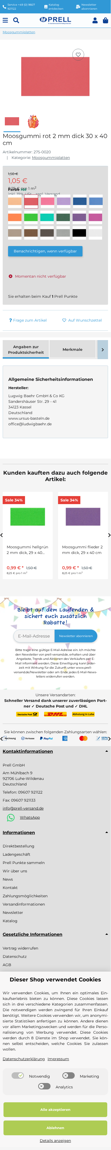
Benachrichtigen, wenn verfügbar (45, 251)
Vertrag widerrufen (20, 948)
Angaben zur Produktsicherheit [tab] (26, 349)
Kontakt (10, 887)
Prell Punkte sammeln (24, 862)
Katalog (10, 920)
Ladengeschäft (16, 854)
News (8, 879)
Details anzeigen (55, 1140)
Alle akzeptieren (55, 1109)
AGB (7, 964)
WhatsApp (30, 817)
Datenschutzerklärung (24, 1058)
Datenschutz (15, 956)
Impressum (58, 1058)
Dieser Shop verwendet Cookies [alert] (55, 979)
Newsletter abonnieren (76, 636)
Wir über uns (15, 871)
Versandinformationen (24, 904)
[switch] (18, 1075)
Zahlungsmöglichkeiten (25, 896)
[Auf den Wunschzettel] (78, 55)
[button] (95, 20)
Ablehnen (55, 1128)
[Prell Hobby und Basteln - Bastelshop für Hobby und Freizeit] (55, 20)
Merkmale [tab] (73, 349)
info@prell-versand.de (23, 808)
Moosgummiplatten (51, 157)
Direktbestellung (18, 846)
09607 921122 (30, 792)
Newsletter (13, 912)
